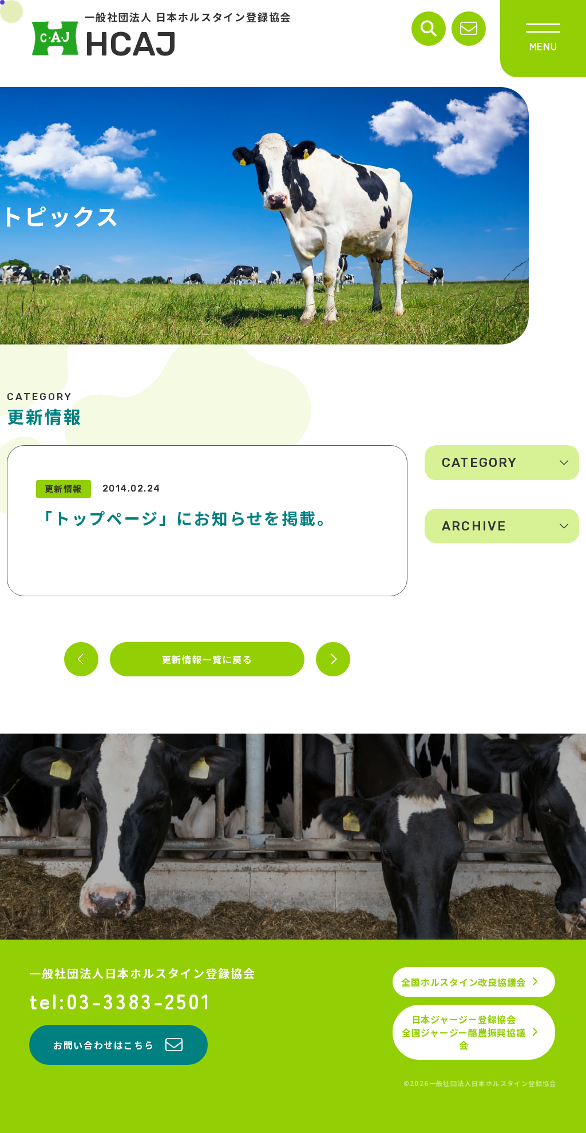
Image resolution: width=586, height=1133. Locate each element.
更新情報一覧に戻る (207, 659)
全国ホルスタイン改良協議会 (463, 982)
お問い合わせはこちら (103, 1045)
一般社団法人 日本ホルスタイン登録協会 (187, 37)
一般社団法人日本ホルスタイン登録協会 (142, 973)
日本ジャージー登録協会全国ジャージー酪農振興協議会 (464, 1032)
